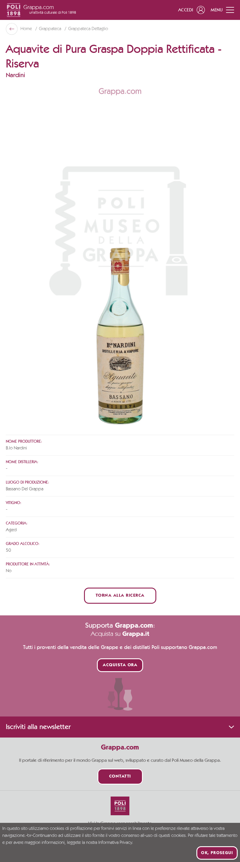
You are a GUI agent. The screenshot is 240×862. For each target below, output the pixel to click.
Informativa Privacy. (115, 842)
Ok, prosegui (217, 853)
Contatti (120, 776)
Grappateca (50, 29)
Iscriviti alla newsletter (38, 727)
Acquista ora (120, 665)
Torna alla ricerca (120, 595)
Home (26, 29)
